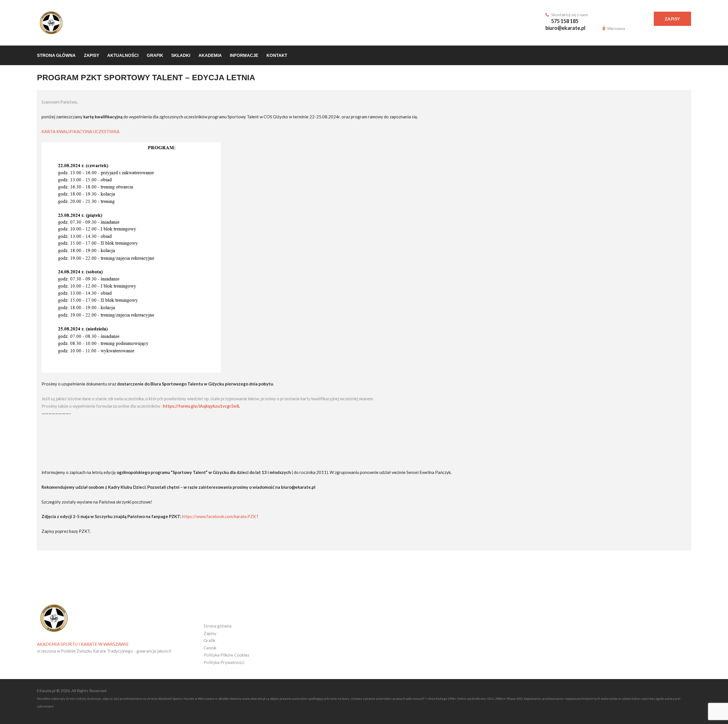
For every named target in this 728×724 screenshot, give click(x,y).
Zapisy (672, 18)
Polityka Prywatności (224, 662)
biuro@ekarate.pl (565, 28)
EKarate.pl (46, 690)
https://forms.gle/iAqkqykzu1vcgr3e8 (201, 406)
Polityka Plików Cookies (226, 654)
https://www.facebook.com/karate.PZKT (220, 516)
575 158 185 (564, 21)
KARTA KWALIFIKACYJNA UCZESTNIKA (80, 131)
